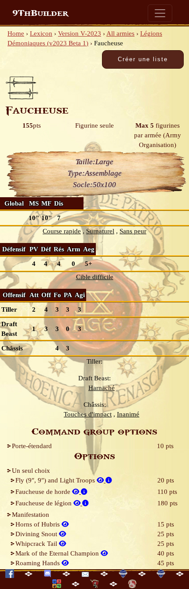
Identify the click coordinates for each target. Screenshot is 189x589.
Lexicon (41, 33)
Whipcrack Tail (37, 543)
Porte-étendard (32, 445)
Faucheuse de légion (44, 503)
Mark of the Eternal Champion (58, 553)
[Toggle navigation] (160, 13)
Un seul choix (31, 470)
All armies (120, 33)
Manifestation (30, 514)
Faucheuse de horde (43, 491)
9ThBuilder (40, 13)
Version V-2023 (79, 33)
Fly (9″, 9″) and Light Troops (56, 480)
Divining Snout (37, 533)
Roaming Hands (38, 563)
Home (15, 33)
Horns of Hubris (38, 524)
